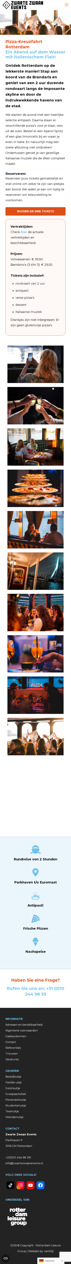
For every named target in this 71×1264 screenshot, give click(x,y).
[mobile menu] (66, 5)
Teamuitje (12, 1111)
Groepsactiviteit (15, 1094)
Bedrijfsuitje (13, 1076)
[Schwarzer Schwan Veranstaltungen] (22, 5)
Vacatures (12, 1059)
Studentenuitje (15, 1105)
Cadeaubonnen (15, 1036)
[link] (10, 1185)
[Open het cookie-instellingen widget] (6, 1258)
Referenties (13, 1047)
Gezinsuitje (12, 1088)
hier (24, 232)
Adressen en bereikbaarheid (24, 1024)
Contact (10, 1042)
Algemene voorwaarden (21, 1030)
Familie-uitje (13, 1082)
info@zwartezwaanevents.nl (24, 1163)
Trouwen (11, 1053)
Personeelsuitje (15, 1099)
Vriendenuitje (14, 1117)
